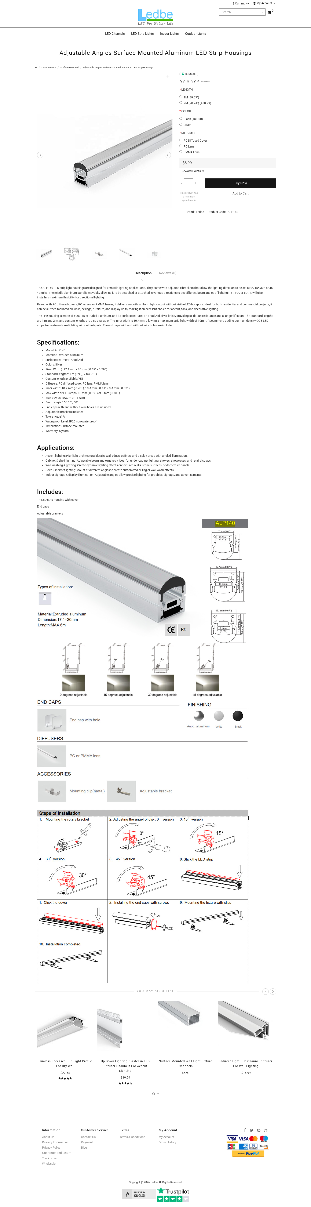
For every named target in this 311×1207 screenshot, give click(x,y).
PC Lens (189, 146)
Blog (84, 1147)
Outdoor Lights (195, 34)
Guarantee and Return (56, 1153)
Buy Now (240, 183)
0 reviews (203, 81)
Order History (167, 1142)
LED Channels (115, 34)
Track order (49, 1158)
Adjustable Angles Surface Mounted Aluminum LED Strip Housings (118, 67)
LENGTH (187, 89)
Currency (240, 3)
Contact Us (88, 1137)
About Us (48, 1137)
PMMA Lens (192, 152)
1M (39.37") (191, 97)
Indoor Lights (169, 34)
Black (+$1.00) (193, 119)
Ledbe (200, 212)
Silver (187, 125)
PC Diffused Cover (195, 140)
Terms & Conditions (132, 1137)
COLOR (186, 111)
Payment (87, 1142)
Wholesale (48, 1163)
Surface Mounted (69, 67)
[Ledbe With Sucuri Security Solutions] (139, 1194)
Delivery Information (55, 1142)
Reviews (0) (167, 273)
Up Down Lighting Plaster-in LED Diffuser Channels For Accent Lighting (125, 1065)
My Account (264, 3)
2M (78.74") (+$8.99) (197, 103)
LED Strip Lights (142, 34)
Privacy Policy (51, 1147)
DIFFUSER (188, 132)
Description (143, 273)
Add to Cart (241, 193)
